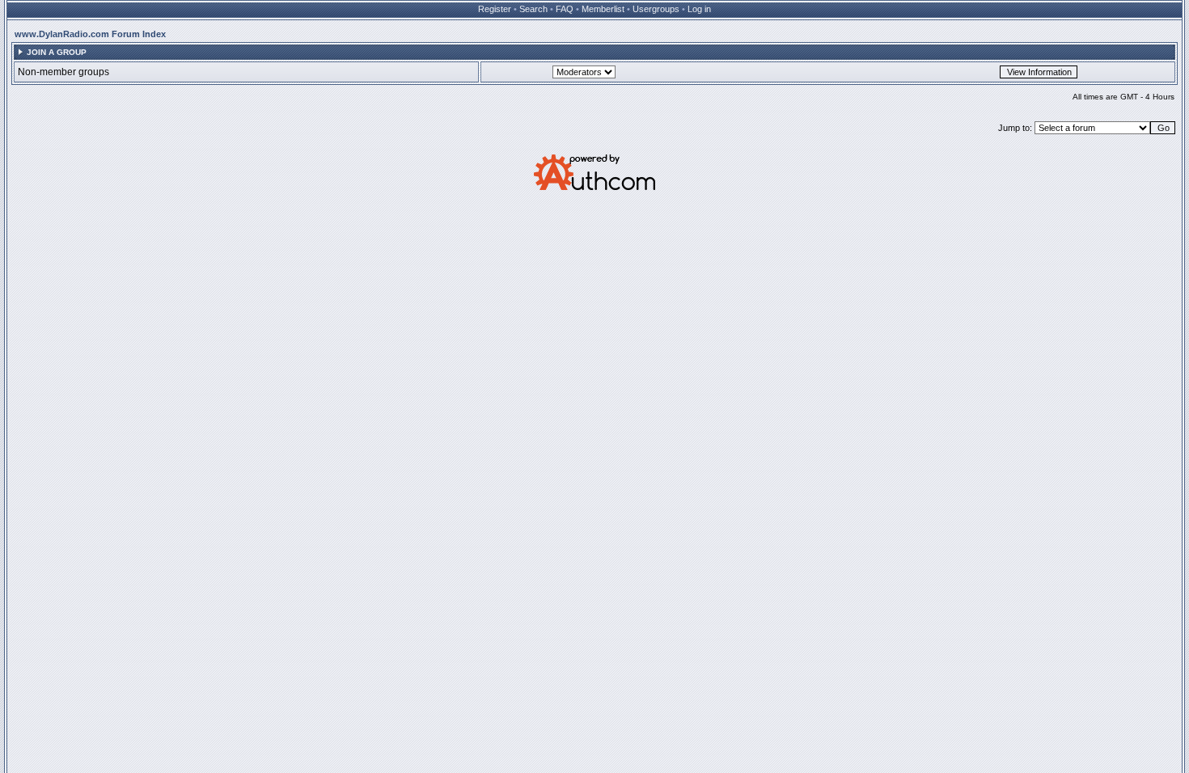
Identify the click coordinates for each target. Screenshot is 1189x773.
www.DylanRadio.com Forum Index (90, 34)
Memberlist (603, 9)
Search (533, 9)
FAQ (564, 9)
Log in (699, 9)
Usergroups (656, 9)
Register (494, 9)
